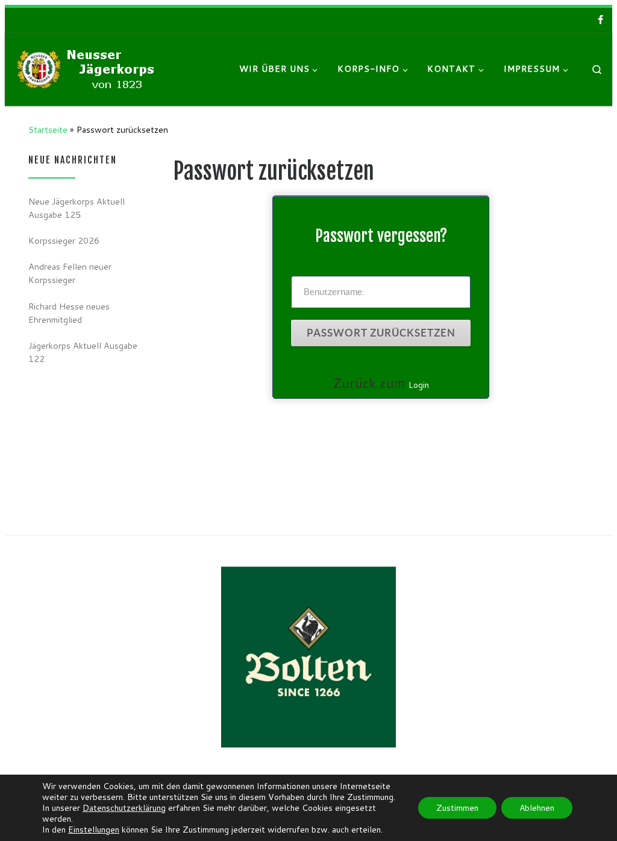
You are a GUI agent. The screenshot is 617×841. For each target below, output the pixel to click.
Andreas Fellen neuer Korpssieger (69, 273)
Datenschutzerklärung (124, 808)
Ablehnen (536, 808)
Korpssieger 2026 (63, 240)
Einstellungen (93, 829)
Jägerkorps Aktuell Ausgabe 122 (82, 352)
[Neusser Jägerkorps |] (89, 67)
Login (419, 385)
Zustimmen (457, 808)
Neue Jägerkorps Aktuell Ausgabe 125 (76, 208)
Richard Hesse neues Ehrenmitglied (69, 313)
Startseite (47, 129)
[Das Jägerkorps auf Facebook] (600, 20)
